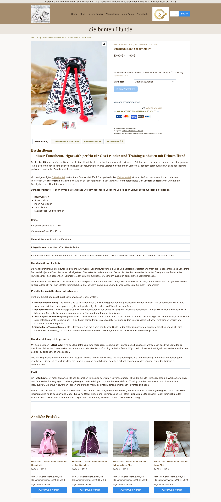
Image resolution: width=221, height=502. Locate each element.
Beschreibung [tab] (41, 141)
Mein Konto (127, 13)
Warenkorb (142, 13)
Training (159, 133)
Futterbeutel (138, 133)
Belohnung (128, 133)
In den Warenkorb (125, 89)
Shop (82, 13)
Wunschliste (112, 13)
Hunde (146, 133)
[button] (104, 44)
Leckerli (152, 133)
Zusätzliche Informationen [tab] (66, 141)
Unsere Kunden (95, 13)
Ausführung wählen (48, 489)
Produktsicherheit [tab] (93, 141)
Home (74, 13)
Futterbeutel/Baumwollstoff (135, 44)
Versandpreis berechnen (127, 102)
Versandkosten (121, 75)
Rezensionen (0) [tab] (115, 141)
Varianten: (119, 81)
